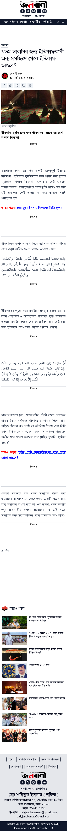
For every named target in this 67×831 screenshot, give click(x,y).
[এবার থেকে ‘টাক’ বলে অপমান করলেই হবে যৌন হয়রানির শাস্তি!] (14, 687)
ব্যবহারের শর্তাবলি (50, 759)
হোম (10, 759)
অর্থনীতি (47, 22)
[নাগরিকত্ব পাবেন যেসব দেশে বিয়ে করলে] (14, 703)
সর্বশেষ (14, 22)
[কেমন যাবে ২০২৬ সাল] (14, 670)
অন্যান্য (4, 45)
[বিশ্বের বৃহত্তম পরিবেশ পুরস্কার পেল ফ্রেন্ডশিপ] (14, 735)
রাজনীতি (35, 22)
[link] (4, 45)
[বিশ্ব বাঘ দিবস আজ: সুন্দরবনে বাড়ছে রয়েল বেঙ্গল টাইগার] (14, 622)
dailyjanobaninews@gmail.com (38, 812)
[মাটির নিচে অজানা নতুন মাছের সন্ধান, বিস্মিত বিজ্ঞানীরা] (14, 654)
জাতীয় (24, 22)
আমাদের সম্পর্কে (34, 766)
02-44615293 (37, 808)
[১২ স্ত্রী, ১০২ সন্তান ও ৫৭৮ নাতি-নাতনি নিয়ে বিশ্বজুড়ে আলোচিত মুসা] (14, 638)
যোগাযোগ (16, 766)
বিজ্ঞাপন (52, 766)
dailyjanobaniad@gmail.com (33, 816)
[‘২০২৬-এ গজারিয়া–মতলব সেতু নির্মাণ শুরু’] (14, 719)
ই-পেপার (39, 16)
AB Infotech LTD (42, 828)
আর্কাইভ (27, 16)
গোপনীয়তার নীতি (27, 759)
